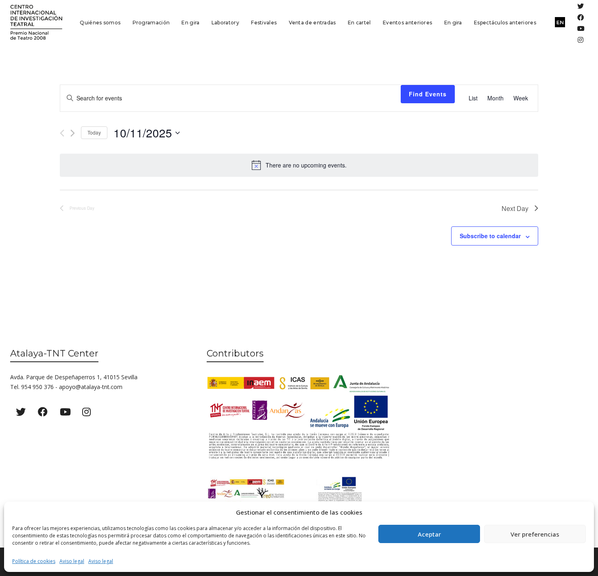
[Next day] (72, 133)
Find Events (428, 94)
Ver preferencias (535, 534)
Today (94, 132)
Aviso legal (71, 561)
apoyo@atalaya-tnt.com (90, 387)
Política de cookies (33, 561)
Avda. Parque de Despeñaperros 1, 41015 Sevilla (73, 377)
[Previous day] (62, 133)
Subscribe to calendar (490, 236)
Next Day (515, 208)
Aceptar (429, 534)
